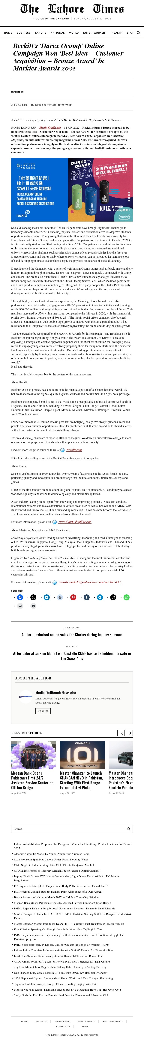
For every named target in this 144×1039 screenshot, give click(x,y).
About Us (41, 1021)
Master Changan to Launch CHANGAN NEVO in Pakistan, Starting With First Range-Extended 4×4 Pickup (81, 780)
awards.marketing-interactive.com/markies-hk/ (89, 582)
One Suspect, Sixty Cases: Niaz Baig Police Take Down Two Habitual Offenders (60, 972)
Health (117, 32)
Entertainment (95, 32)
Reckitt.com (74, 450)
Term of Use (62, 1021)
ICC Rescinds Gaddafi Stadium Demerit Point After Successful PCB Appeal (58, 891)
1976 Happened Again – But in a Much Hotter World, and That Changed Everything (63, 978)
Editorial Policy (113, 1021)
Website (43, 711)
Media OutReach (50, 127)
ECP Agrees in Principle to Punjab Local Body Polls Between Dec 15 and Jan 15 (61, 886)
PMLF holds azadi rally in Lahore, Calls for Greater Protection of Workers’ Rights (61, 944)
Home (8, 32)
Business (24, 32)
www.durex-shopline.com (75, 522)
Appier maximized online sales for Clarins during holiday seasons (72, 634)
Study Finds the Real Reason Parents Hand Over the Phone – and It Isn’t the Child (62, 995)
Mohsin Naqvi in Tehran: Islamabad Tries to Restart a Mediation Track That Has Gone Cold (67, 989)
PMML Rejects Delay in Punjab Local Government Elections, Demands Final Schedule (64, 908)
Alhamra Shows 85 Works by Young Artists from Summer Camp (51, 854)
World (74, 32)
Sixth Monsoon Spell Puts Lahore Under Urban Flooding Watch (51, 859)
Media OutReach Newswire (53, 105)
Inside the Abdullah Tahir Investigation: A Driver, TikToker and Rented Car (58, 956)
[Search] (138, 33)
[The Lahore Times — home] (72, 9)
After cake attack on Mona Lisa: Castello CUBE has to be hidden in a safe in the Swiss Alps (72, 655)
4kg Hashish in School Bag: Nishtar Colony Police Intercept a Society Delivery (60, 967)
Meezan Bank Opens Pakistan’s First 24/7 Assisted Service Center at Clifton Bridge (32, 780)
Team (85, 1026)
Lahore (40, 32)
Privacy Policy (86, 1021)
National (58, 32)
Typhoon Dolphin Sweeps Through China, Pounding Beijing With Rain (55, 984)
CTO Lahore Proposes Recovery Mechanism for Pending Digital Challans (57, 870)
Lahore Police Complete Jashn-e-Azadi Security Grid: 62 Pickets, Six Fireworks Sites (63, 950)
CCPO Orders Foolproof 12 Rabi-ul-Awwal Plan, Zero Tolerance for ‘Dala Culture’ (62, 961)
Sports (132, 32)
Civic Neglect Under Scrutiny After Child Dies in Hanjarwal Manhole (54, 865)
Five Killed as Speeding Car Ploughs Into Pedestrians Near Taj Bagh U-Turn (58, 929)
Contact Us (63, 1026)
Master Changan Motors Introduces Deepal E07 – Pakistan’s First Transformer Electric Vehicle (69, 924)
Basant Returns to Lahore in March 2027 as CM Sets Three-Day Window (56, 897)
